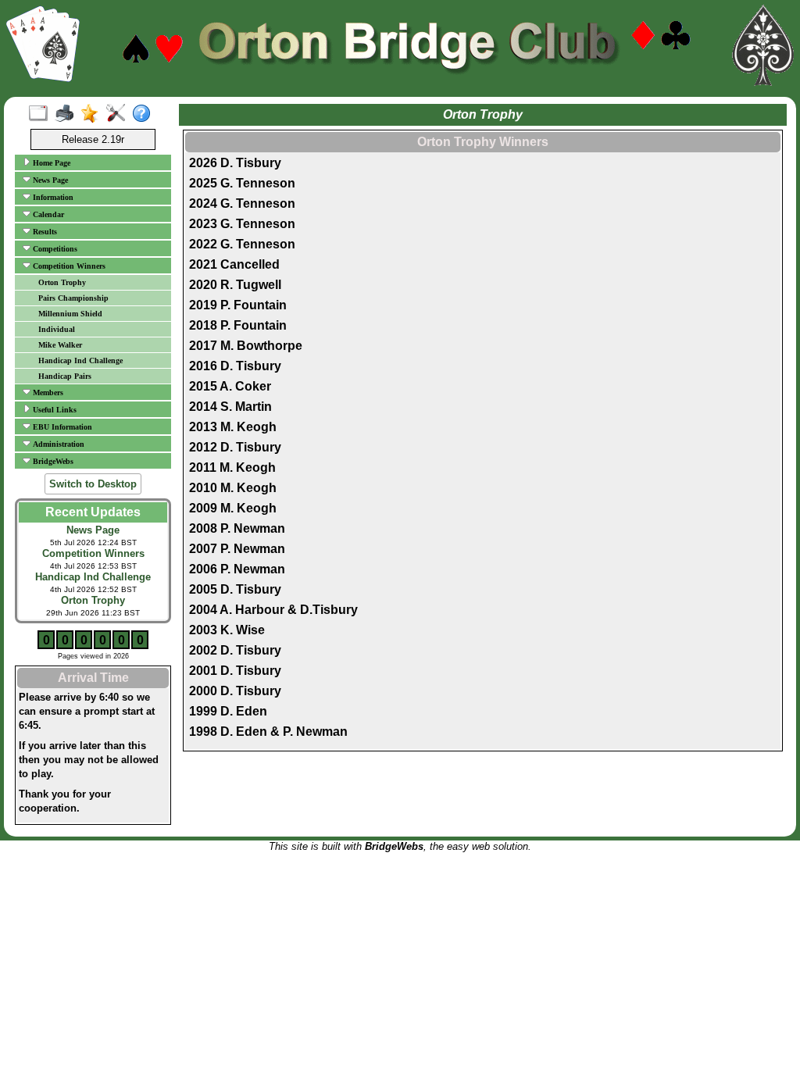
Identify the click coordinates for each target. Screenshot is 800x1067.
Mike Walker (60, 345)
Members (46, 392)
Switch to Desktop (93, 484)
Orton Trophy (62, 282)
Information (51, 197)
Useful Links (53, 409)
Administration (57, 444)
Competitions (53, 248)
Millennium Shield (70, 313)
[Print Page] (67, 114)
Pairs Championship (73, 298)
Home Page (50, 163)
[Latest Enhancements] (93, 114)
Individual (56, 329)
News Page (49, 180)
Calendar (47, 214)
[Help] (145, 114)
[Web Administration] (119, 114)
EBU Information (61, 427)
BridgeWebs (51, 461)
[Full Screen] (42, 114)
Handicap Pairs (64, 376)
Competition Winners (67, 266)
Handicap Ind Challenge (80, 360)
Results (43, 231)
